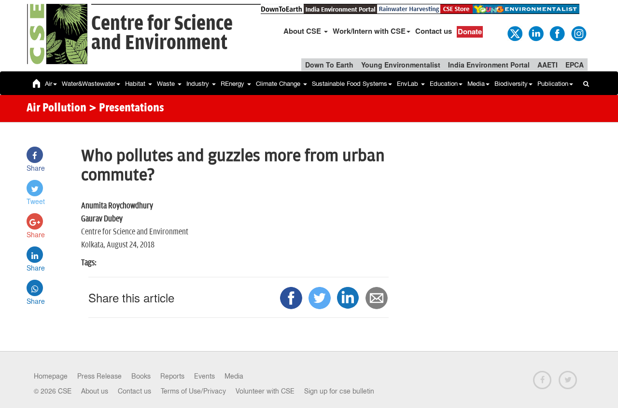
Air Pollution (56, 108)
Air (48, 83)
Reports (172, 376)
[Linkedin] (535, 33)
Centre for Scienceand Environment (162, 33)
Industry (198, 83)
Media (476, 83)
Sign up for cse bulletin (339, 391)
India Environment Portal (489, 64)
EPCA (574, 64)
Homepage (51, 376)
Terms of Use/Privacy (193, 391)
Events (204, 376)
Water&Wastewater (88, 83)
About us (94, 391)
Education (444, 83)
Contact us (433, 31)
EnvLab (408, 83)
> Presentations (126, 108)
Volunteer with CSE (265, 391)
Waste (167, 83)
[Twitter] (514, 33)
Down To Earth (329, 64)
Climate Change (279, 83)
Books (141, 376)
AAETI (547, 64)
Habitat (136, 83)
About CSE (303, 31)
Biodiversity (511, 83)
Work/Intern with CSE (369, 31)
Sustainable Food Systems (349, 83)
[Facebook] (556, 33)
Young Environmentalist (400, 64)
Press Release (99, 376)
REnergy (233, 83)
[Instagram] (578, 33)
